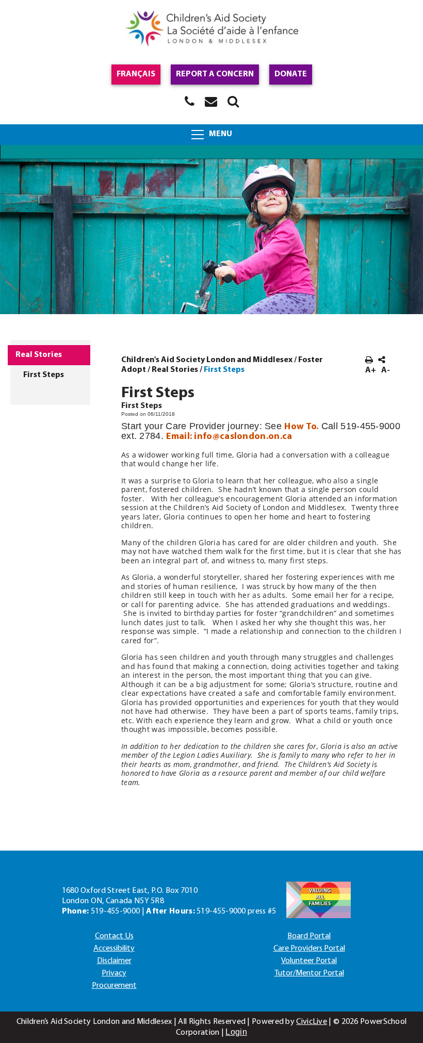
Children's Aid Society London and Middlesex (206, 360)
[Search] (233, 101)
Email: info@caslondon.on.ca (229, 437)
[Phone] (189, 101)
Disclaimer (114, 961)
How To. (301, 427)
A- (385, 370)
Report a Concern (215, 74)
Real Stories (175, 370)
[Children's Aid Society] (211, 29)
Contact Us (114, 936)
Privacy (114, 973)
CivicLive (311, 1022)
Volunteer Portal (309, 961)
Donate (290, 74)
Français (136, 74)
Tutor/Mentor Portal (309, 973)
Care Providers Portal (309, 948)
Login (236, 1032)
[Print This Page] (369, 360)
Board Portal (309, 936)
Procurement (114, 986)
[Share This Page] (381, 360)
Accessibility (114, 948)
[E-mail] (211, 101)
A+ (370, 370)
